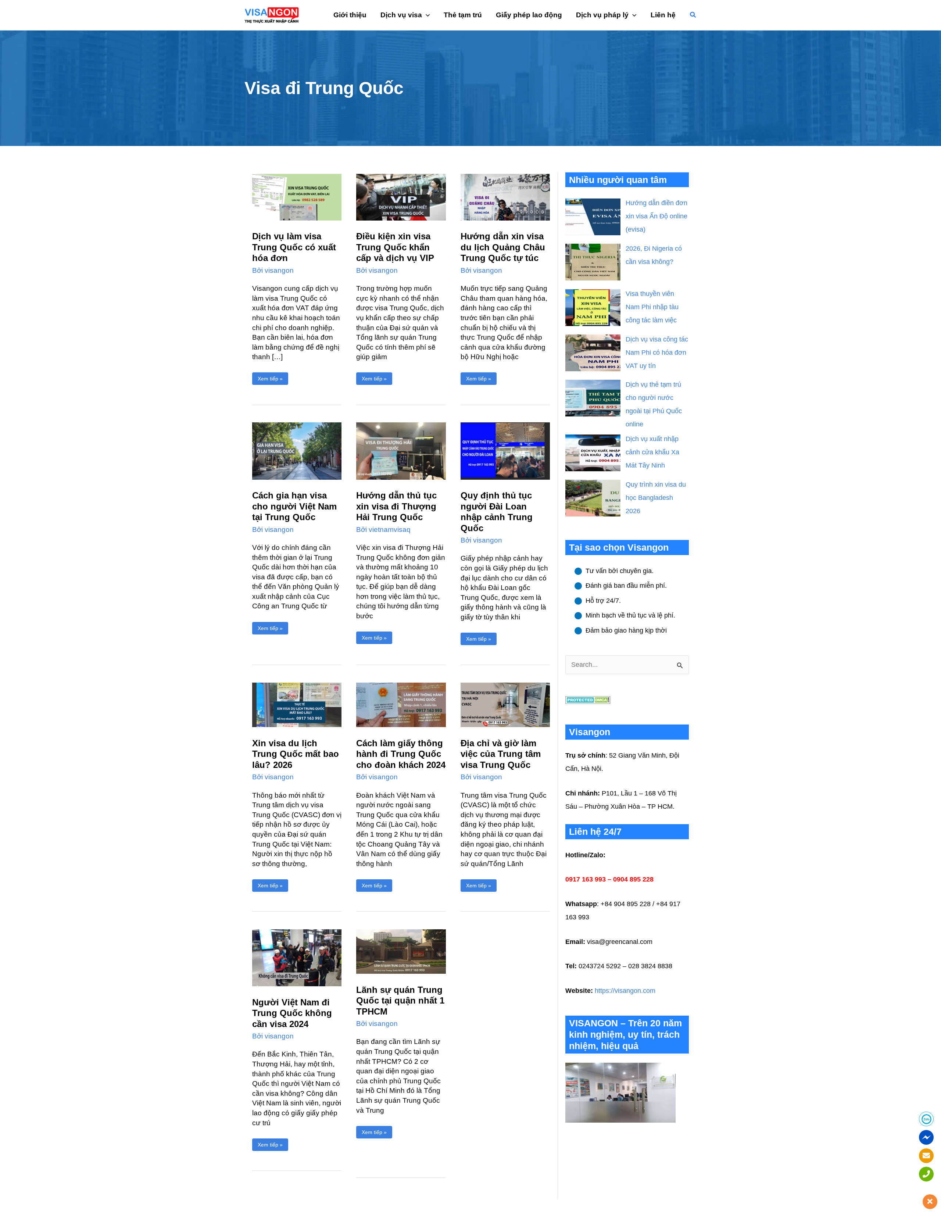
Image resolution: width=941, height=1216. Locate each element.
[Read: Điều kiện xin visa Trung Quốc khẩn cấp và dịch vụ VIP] (401, 196)
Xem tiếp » (270, 377)
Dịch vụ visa (401, 15)
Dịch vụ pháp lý (602, 15)
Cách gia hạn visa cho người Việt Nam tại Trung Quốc (294, 506)
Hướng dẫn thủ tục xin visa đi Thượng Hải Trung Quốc (396, 506)
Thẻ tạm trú (463, 15)
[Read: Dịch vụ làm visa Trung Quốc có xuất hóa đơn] (296, 196)
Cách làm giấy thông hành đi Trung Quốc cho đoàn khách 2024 (401, 754)
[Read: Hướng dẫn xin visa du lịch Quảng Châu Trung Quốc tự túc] (505, 196)
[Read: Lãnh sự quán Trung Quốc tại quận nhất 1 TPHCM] (401, 951)
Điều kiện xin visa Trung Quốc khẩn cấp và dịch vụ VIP (395, 247)
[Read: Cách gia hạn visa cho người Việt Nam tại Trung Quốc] (296, 450)
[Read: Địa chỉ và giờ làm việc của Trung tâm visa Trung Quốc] (505, 704)
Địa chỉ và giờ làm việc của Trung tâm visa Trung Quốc (501, 754)
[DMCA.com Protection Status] (588, 699)
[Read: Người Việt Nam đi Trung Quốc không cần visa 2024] (296, 957)
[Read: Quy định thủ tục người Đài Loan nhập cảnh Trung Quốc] (505, 450)
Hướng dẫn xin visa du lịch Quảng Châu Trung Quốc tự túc (503, 247)
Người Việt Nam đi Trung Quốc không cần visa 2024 (292, 1013)
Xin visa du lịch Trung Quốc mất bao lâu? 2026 (295, 754)
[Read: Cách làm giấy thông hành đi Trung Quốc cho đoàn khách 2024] (401, 704)
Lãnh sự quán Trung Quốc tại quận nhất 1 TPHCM (400, 1000)
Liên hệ (663, 15)
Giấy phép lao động (529, 15)
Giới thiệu (349, 15)
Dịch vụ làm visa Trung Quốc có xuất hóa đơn (294, 247)
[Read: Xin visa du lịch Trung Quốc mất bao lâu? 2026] (296, 704)
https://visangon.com (625, 990)
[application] (426, 15)
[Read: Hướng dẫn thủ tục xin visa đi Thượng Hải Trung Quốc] (401, 450)
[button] (693, 15)
